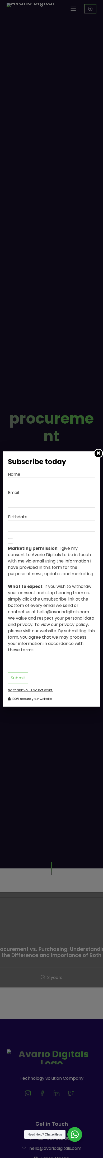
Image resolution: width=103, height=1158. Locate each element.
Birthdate (17, 517)
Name (14, 474)
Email (13, 492)
